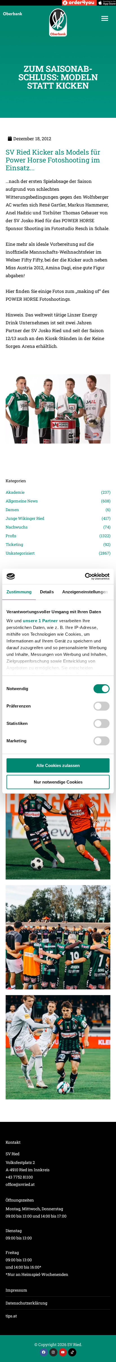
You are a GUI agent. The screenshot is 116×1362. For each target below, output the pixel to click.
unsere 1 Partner (40, 620)
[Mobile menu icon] (104, 18)
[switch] (101, 706)
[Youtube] (63, 1352)
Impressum (16, 1290)
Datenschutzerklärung (26, 1303)
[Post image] (58, 451)
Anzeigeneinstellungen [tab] (85, 591)
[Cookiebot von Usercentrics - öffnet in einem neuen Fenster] (85, 576)
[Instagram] (53, 1352)
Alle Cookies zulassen (58, 765)
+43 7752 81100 (19, 1177)
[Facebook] (44, 1352)
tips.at (11, 1316)
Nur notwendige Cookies (58, 782)
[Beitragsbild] (58, 827)
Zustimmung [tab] (19, 591)
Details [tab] (47, 591)
